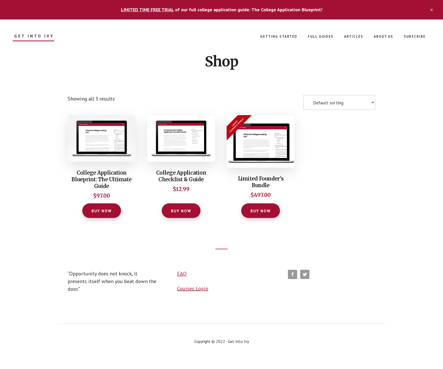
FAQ (182, 273)
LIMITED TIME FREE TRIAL (147, 10)
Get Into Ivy (34, 36)
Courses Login (192, 288)
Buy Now (102, 210)
